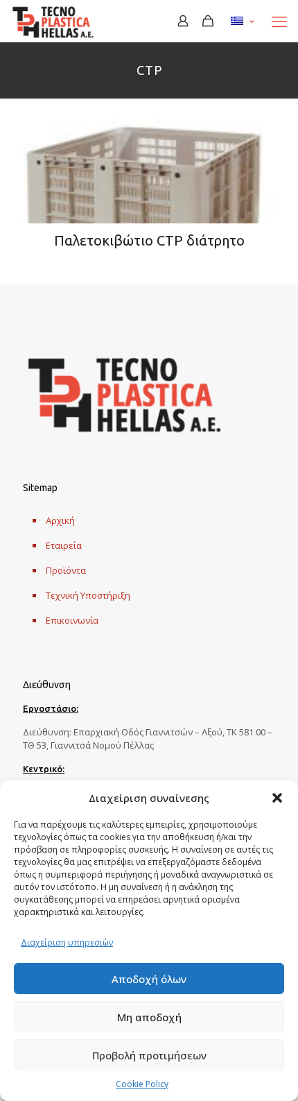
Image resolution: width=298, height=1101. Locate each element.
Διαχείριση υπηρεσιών (67, 942)
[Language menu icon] (242, 21)
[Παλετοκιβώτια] (52, 20)
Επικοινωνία (72, 620)
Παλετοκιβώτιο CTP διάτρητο (149, 240)
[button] (277, 798)
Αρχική (60, 520)
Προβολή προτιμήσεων (149, 1055)
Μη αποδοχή (149, 1017)
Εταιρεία (64, 545)
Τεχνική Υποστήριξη (88, 595)
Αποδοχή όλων (149, 979)
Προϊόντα (66, 570)
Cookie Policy (142, 1084)
